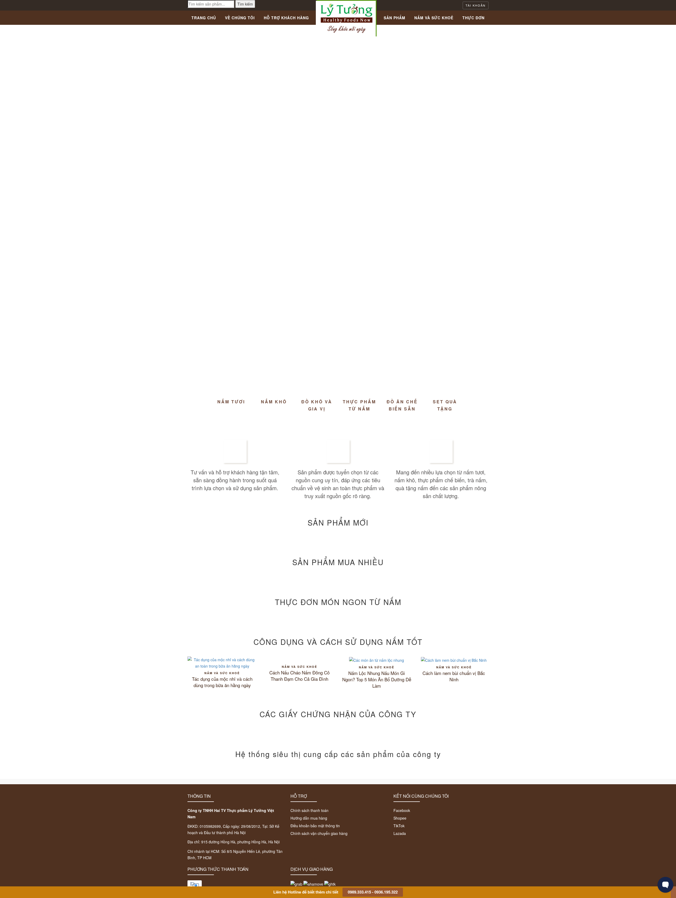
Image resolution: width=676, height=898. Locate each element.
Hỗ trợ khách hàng (286, 17)
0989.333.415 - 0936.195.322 (373, 892)
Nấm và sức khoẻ (222, 673)
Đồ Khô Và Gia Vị (316, 405)
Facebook (401, 810)
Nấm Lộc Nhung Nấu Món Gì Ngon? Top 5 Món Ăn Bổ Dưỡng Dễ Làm (376, 679)
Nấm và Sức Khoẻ (433, 17)
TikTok (399, 825)
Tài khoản (476, 5)
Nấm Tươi (231, 402)
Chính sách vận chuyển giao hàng (319, 833)
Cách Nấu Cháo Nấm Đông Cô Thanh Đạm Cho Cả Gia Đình (299, 675)
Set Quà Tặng (445, 405)
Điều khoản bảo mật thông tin (315, 825)
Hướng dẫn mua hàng (308, 818)
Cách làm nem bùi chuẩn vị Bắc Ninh (453, 676)
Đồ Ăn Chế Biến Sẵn (402, 405)
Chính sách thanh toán (309, 810)
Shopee (399, 818)
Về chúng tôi (240, 17)
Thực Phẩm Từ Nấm (359, 405)
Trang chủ (203, 17)
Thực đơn (473, 17)
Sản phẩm (394, 17)
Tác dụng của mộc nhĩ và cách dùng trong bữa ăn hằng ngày (222, 682)
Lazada (399, 833)
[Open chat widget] (665, 885)
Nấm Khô (274, 402)
